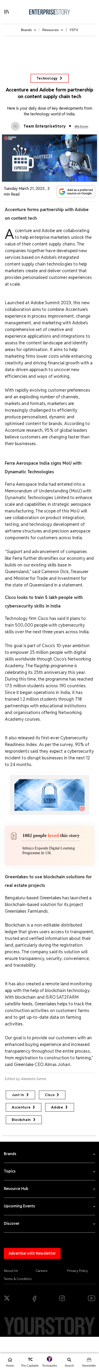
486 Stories (81, 126)
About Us (11, 1271)
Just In (18, 1095)
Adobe (57, 1107)
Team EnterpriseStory (45, 126)
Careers (42, 1271)
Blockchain (21, 1120)
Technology (47, 78)
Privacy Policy (77, 1271)
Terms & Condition (18, 1279)
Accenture (21, 1107)
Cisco (50, 1095)
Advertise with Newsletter (32, 1253)
